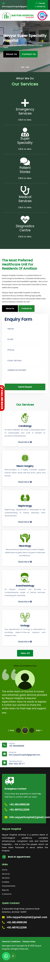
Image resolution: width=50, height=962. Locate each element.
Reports (5, 890)
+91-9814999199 (16, 746)
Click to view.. (25, 119)
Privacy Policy (29, 941)
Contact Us (6, 894)
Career (41, 3)
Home (4, 870)
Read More (24, 442)
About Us (11, 54)
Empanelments (8, 886)
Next (42, 41)
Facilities (5, 882)
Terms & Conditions (11, 941)
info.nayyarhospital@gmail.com (24, 754)
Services (5, 878)
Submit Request (25, 387)
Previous (8, 41)
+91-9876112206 (19, 809)
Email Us (41, 6)
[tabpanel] (25, 41)
